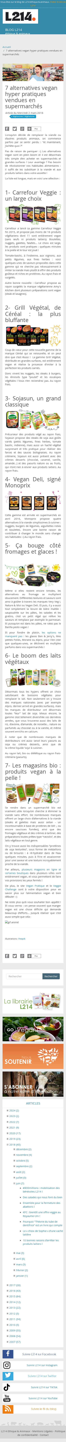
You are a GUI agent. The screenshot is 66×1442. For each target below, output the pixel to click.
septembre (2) (24, 1166)
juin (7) (20, 1183)
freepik (21, 938)
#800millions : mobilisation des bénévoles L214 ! (41, 1189)
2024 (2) (14, 1110)
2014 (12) (14, 1302)
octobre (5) (22, 1160)
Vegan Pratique (35, 885)
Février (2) (22, 1270)
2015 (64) (14, 1296)
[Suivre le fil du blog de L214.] (33, 1409)
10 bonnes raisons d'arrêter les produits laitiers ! (41, 1241)
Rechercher (51, 976)
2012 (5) (14, 1313)
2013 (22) (14, 1307)
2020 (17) (14, 1133)
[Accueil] (20, 16)
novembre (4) (24, 1154)
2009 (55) (14, 1330)
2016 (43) (14, 1290)
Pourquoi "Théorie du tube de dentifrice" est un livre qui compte (42, 1223)
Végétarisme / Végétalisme (24, 116)
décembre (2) (23, 1149)
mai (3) (20, 1253)
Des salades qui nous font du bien (42, 1197)
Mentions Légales (42, 1431)
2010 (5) (14, 1324)
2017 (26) (14, 1285)
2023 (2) (14, 1116)
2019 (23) (14, 1138)
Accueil (7, 47)
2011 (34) (14, 1319)
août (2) (20, 1172)
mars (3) (21, 1264)
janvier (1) (22, 1275)
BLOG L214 (13, 30)
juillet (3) (21, 1177)
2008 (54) (14, 1336)
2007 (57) (14, 1341)
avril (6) (20, 1258)
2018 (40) (14, 1144)
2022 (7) (14, 1121)
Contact (44, 1435)
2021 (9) (14, 1127)
